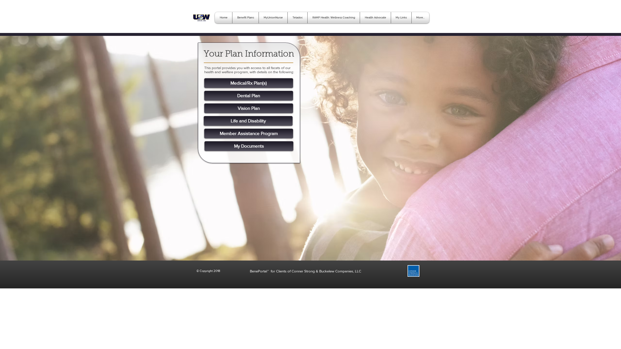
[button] (401, 17)
